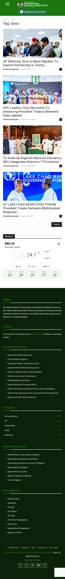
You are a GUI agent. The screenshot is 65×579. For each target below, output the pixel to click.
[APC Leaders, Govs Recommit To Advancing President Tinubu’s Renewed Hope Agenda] (32, 89)
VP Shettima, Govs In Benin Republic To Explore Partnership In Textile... (30, 63)
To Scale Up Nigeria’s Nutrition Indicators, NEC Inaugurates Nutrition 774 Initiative (32, 160)
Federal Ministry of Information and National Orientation (29, 552)
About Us (25, 547)
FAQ (33, 547)
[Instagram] (32, 565)
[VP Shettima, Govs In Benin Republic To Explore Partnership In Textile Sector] (32, 43)
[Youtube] (38, 565)
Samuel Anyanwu (11, 69)
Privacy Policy (13, 547)
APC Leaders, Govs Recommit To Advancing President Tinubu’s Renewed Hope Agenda (30, 111)
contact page (36, 334)
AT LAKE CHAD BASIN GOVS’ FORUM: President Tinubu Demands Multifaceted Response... (31, 208)
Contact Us (42, 547)
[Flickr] (44, 565)
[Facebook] (20, 565)
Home (5, 19)
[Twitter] (26, 565)
